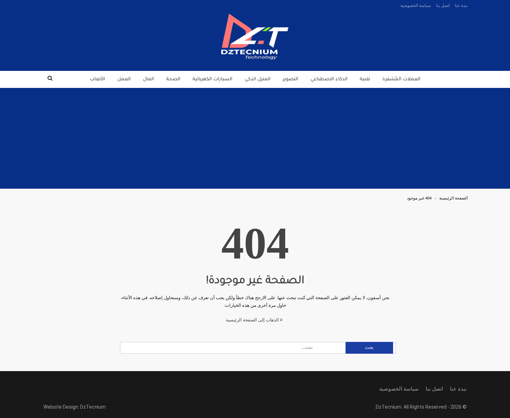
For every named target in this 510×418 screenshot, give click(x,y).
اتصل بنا (443, 5)
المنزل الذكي (258, 79)
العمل (124, 79)
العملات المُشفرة (401, 79)
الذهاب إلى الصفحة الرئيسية (253, 320)
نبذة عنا (461, 5)
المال (148, 79)
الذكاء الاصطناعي (329, 79)
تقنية (365, 79)
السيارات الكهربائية (212, 79)
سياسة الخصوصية (415, 5)
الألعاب (97, 79)
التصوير (290, 79)
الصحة (173, 79)
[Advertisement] (255, 140)
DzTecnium (93, 407)
